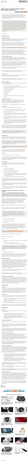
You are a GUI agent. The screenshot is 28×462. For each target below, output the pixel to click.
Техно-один (3, 1)
